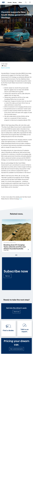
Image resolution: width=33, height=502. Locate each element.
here (20, 199)
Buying (14, 2)
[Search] (25, 2)
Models (10, 2)
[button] (4, 66)
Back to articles (5, 68)
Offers (20, 2)
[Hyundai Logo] (3, 2)
